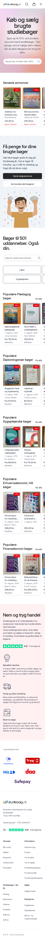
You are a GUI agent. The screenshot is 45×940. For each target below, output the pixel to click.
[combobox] (22, 258)
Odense (6, 904)
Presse (27, 852)
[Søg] (27, 4)
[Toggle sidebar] (40, 4)
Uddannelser (8, 863)
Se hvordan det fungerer (22, 184)
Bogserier (7, 857)
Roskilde (6, 909)
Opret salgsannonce (22, 176)
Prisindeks (7, 868)
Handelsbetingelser (32, 868)
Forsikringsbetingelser (33, 878)
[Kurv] (34, 4)
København (7, 899)
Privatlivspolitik (30, 873)
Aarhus (6, 920)
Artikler (6, 852)
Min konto (7, 847)
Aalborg (6, 915)
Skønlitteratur (29, 910)
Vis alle (38, 299)
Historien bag (30, 847)
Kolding (6, 894)
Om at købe (29, 857)
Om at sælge (29, 863)
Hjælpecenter (30, 891)
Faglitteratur (29, 905)
